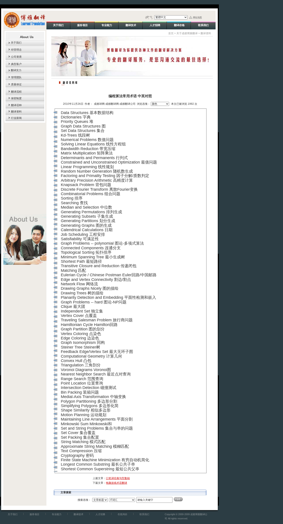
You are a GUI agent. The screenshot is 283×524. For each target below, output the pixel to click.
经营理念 (16, 49)
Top (64, 252)
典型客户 (16, 64)
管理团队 (16, 77)
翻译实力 (16, 70)
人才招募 (100, 514)
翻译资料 (16, 111)
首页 (171, 33)
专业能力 (56, 514)
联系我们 (144, 514)
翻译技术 (78, 514)
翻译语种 (16, 105)
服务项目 (34, 514)
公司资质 (16, 56)
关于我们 (16, 42)
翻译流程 (16, 91)
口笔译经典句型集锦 (118, 478)
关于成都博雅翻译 (187, 33)
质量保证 (16, 84)
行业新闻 (16, 118)
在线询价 (122, 514)
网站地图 (197, 17)
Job (64, 234)
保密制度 (16, 98)
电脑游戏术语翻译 (116, 482)
